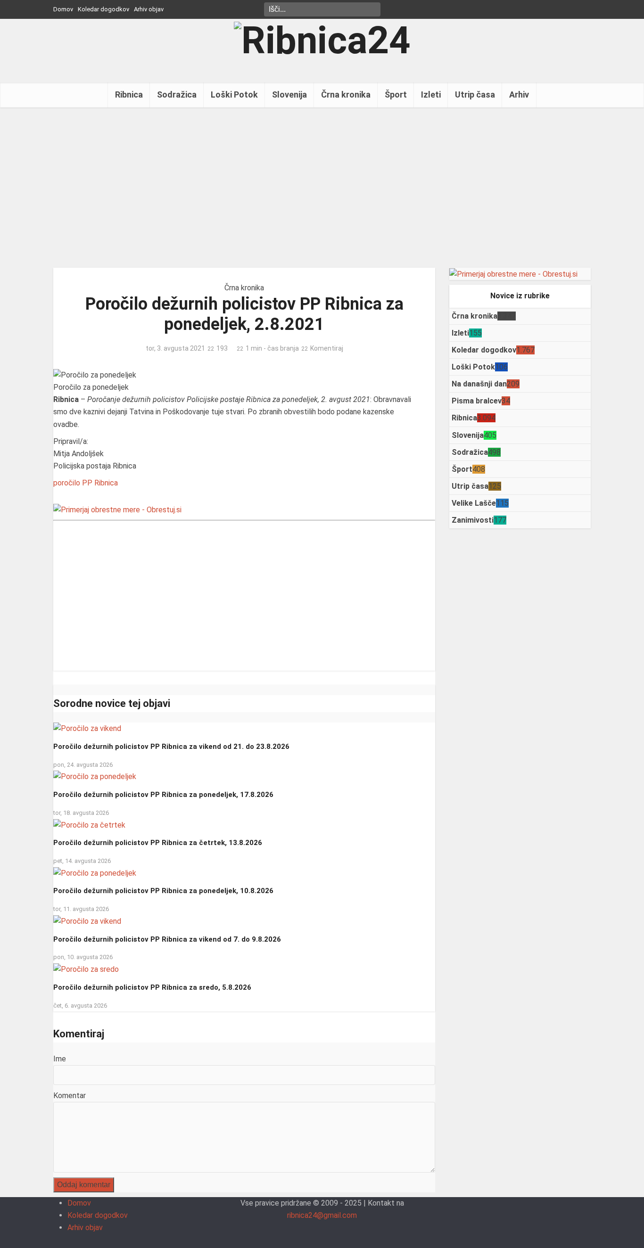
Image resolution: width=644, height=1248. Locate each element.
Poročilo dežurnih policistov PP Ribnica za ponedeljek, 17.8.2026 (163, 794)
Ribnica (129, 94)
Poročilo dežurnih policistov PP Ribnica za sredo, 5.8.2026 (152, 987)
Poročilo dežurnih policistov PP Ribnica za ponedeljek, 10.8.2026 (163, 891)
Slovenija (289, 94)
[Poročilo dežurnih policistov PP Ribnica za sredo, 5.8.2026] (86, 968)
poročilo (66, 482)
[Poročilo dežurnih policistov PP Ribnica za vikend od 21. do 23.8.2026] (87, 728)
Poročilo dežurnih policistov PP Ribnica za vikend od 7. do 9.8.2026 (167, 939)
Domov (63, 9)
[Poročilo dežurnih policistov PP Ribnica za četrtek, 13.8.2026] (89, 824)
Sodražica (177, 94)
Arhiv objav (149, 9)
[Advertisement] (322, 188)
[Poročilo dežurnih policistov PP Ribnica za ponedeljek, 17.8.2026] (94, 776)
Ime (59, 1058)
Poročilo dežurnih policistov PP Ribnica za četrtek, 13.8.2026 (157, 842)
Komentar (69, 1095)
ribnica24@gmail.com (322, 1215)
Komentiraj (326, 348)
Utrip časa (475, 94)
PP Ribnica (100, 482)
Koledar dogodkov (103, 9)
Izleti (431, 94)
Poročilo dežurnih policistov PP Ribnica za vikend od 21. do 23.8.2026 (171, 746)
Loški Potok (234, 94)
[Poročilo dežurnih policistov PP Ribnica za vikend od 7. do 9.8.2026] (87, 920)
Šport (396, 94)
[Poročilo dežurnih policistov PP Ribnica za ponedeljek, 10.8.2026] (94, 872)
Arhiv (519, 94)
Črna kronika (346, 94)
